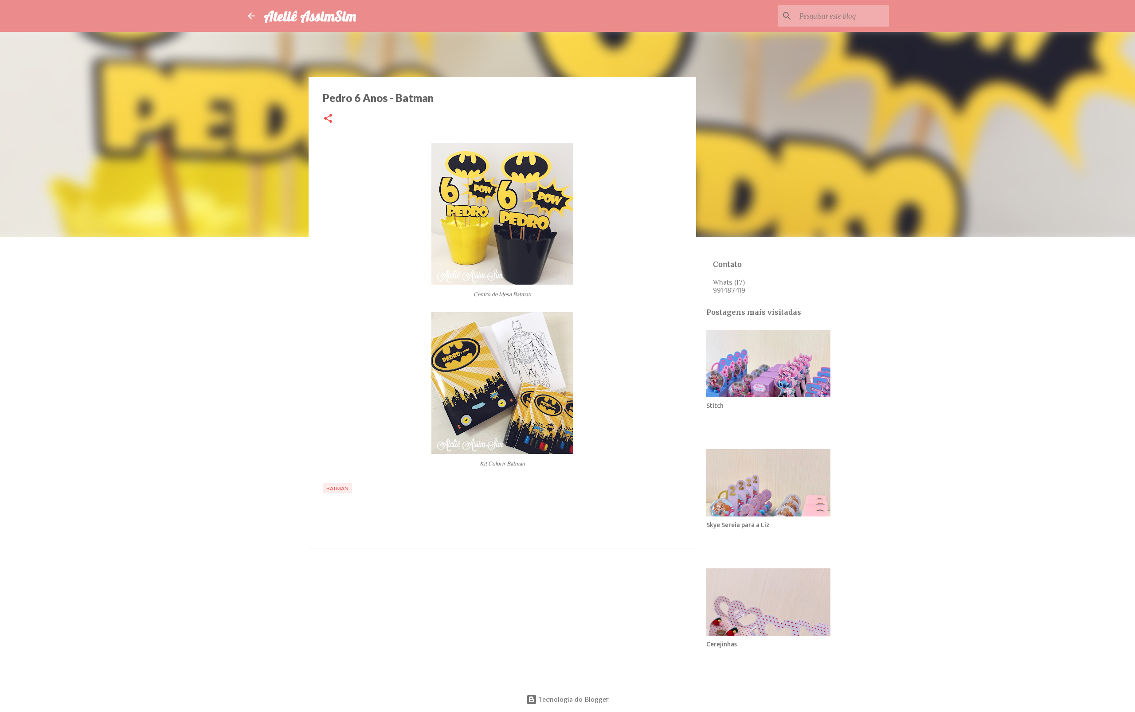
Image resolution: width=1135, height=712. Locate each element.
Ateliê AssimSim (310, 16)
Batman (337, 488)
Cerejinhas (721, 644)
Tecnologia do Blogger (573, 700)
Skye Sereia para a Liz (738, 524)
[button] (328, 119)
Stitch (715, 405)
